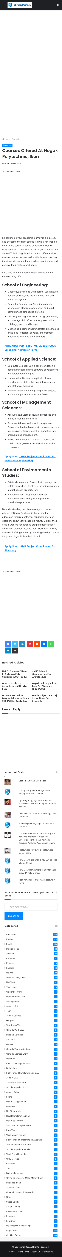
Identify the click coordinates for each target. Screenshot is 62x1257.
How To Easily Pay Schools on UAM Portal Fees (14, 686)
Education (16, 139)
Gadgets (10, 1020)
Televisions (11, 987)
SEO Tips (10, 1039)
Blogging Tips (12, 949)
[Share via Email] (15, 650)
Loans (9, 1097)
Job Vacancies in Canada (18, 1144)
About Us (35, 1251)
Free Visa (10, 1130)
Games (9, 1044)
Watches (10, 1058)
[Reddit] (37, 644)
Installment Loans (14, 1211)
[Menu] (3, 6)
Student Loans (13, 1187)
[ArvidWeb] (20, 5)
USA (8, 1197)
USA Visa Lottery (14, 1120)
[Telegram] (8, 650)
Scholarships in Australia (18, 1149)
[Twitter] (15, 644)
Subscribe (13, 915)
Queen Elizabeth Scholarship (20, 1192)
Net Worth (11, 982)
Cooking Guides (13, 1235)
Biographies (12, 1230)
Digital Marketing (14, 1173)
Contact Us (47, 1251)
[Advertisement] (31, 42)
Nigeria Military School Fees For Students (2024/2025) (44, 686)
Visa (8, 1168)
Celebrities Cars (14, 992)
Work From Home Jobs (17, 1154)
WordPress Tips (13, 1025)
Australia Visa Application (18, 1125)
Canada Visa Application (18, 1049)
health (9, 944)
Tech (8, 1011)
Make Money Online (15, 996)
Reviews (10, 939)
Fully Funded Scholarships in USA (22, 1073)
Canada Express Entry (17, 1054)
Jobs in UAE (12, 1078)
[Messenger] (44, 644)
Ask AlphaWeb (13, 1001)
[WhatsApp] (51, 644)
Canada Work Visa (15, 1030)
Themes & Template (16, 1082)
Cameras (10, 958)
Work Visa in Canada (16, 1135)
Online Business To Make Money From (24, 1178)
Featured (10, 1221)
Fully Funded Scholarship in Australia (24, 1140)
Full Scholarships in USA (18, 1063)
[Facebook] (8, 644)
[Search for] (58, 6)
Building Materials (14, 1035)
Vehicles (10, 953)
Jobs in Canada (13, 1015)
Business (10, 1106)
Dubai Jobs (11, 1068)
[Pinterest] (30, 644)
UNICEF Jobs (12, 1159)
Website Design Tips (16, 977)
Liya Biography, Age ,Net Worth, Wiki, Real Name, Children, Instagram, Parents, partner (38, 803)
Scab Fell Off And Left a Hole (32, 781)
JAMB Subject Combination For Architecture (41, 674)
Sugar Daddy (12, 1202)
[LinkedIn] (22, 644)
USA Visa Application (16, 1101)
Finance (10, 963)
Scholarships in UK (15, 1087)
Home (7, 139)
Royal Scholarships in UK (18, 1116)
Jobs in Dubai (12, 1092)
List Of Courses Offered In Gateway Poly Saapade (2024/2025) (15, 674)
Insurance (11, 1216)
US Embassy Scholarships (18, 1225)
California (10, 1163)
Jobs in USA (12, 1006)
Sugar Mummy (13, 1206)
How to (9, 973)
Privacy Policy (23, 1251)
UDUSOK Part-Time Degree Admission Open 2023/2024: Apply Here (15, 698)
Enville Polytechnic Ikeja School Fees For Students (45, 698)
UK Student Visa (14, 1111)
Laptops (10, 968)
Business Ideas (13, 1183)
